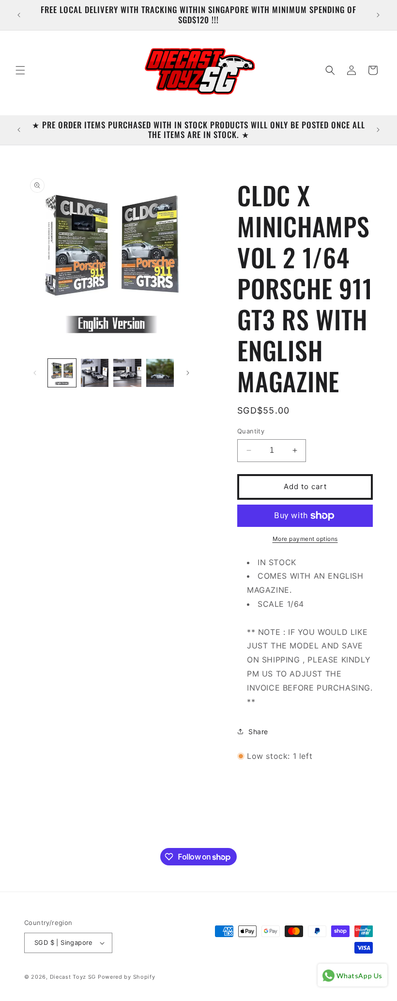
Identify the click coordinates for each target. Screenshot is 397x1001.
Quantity (250, 431)
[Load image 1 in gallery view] (62, 373)
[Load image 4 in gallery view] (160, 373)
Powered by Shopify (126, 976)
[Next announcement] (378, 15)
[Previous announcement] (19, 15)
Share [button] (258, 731)
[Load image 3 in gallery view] (127, 373)
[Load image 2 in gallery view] (95, 373)
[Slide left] (35, 373)
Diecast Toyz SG (73, 976)
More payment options (305, 538)
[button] (20, 70)
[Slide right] (187, 373)
